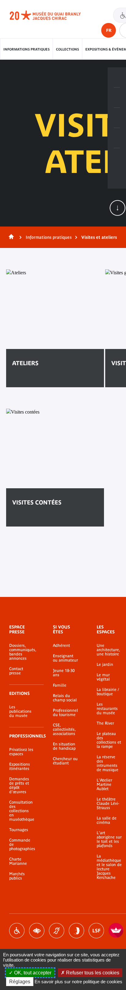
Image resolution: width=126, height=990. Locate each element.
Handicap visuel (36, 930)
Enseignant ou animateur (65, 658)
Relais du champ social (65, 698)
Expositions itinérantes (19, 766)
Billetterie (117, 77)
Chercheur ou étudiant (65, 761)
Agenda (117, 118)
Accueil (10, 237)
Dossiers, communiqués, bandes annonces (22, 652)
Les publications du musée (20, 711)
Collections (67, 49)
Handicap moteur (16, 930)
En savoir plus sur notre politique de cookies (78, 981)
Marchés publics (17, 876)
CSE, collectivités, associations (64, 729)
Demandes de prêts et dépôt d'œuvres (19, 785)
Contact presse (16, 671)
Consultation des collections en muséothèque (21, 811)
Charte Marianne (18, 861)
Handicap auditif (56, 930)
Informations (117, 98)
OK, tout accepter (32, 972)
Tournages (18, 830)
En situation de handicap (64, 746)
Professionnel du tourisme (65, 712)
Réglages (19, 981)
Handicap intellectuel (76, 930)
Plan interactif (117, 158)
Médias (117, 138)
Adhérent (61, 645)
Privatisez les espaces (21, 752)
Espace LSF (96, 930)
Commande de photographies (22, 844)
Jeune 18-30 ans (64, 673)
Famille (59, 685)
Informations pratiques (26, 49)
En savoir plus (36, 381)
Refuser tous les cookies (92, 972)
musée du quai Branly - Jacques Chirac (52, 15)
